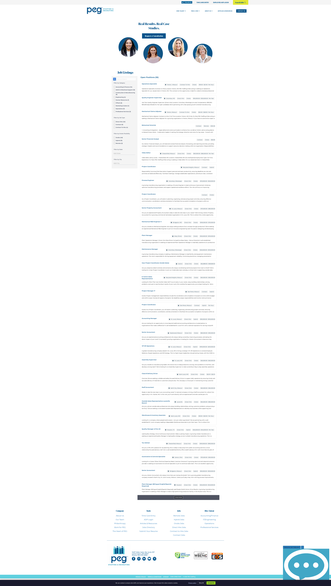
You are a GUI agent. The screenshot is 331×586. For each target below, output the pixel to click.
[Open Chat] (306, 567)
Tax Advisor (146, 443)
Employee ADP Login (221, 2)
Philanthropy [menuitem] (120, 523)
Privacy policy (192, 583)
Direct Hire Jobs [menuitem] (179, 527)
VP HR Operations (148, 346)
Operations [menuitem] (209, 523)
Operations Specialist (149, 84)
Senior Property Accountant (152, 208)
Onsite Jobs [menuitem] (179, 523)
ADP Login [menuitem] (148, 520)
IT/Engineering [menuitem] (209, 520)
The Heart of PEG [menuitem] (120, 531)
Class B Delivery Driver (150, 373)
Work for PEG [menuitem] (120, 527)
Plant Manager (147, 235)
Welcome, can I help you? (292, 547)
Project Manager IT (148, 291)
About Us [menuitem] (120, 516)
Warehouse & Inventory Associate (154, 415)
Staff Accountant (148, 387)
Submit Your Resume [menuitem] (148, 531)
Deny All (201, 583)
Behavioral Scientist (149, 125)
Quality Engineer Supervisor (152, 97)
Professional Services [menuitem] (209, 527)
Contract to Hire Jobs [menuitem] (179, 531)
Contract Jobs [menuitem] (179, 535)
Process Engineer (148, 180)
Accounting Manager (149, 318)
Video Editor (146, 153)
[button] (185, 11)
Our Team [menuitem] (120, 520)
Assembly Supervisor (149, 360)
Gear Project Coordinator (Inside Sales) (155, 263)
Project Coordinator (149, 166)
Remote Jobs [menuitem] (179, 516)
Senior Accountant (148, 332)
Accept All (211, 583)
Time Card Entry (203, 2)
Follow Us (188, 2)
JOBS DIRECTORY (175, 576)
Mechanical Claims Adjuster (152, 111)
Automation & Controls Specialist (153, 456)
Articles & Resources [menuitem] (148, 523)
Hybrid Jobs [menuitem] (179, 520)
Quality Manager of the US (151, 429)
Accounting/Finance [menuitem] (209, 516)
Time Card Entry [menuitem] (149, 516)
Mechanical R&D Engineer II (152, 221)
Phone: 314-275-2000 (139, 555)
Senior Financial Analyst (150, 139)
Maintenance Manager (150, 249)
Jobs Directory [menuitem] (148, 527)
